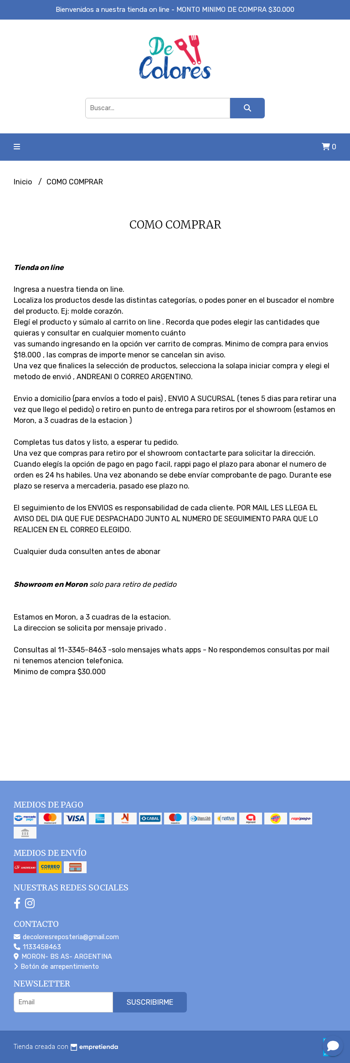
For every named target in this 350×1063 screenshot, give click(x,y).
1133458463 (41, 947)
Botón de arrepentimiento (59, 967)
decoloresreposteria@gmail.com (70, 937)
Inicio (24, 182)
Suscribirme (150, 1002)
